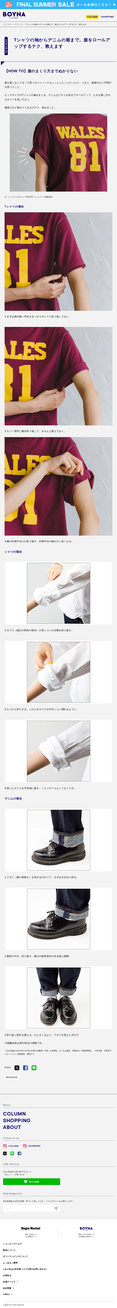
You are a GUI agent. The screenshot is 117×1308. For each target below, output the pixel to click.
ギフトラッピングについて (15, 1256)
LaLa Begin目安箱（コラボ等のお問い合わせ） (25, 1269)
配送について (9, 1250)
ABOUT (12, 1127)
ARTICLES (18, 24)
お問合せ (7, 1275)
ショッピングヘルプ (12, 1244)
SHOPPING (107, 16)
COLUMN (92, 16)
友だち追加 (34, 1182)
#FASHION (11, 1077)
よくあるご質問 (10, 1263)
